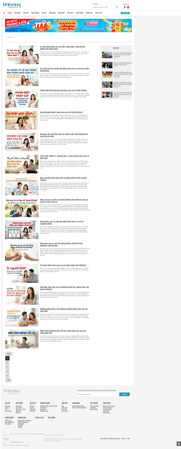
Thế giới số (8, 420)
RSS (128, 438)
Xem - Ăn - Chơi (20, 409)
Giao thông (8, 411)
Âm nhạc (64, 409)
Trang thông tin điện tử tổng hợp (110, 438)
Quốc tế (26, 13)
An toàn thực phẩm (78, 406)
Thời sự (7, 407)
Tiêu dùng (43, 407)
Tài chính (43, 409)
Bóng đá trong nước (109, 406)
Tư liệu (32, 407)
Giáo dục (7, 406)
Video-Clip (98, 13)
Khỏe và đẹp (94, 409)
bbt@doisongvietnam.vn (17, 442)
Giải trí (44, 13)
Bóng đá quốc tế (107, 407)
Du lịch (20, 427)
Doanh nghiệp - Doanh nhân (48, 406)
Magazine (125, 13)
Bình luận (33, 409)
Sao (63, 406)
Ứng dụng (8, 424)
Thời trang (65, 411)
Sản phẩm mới (9, 422)
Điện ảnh (64, 407)
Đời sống (17, 13)
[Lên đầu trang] (179, 443)
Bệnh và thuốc (94, 406)
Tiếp (8, 380)
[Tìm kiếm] (117, 7)
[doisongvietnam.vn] (12, 391)
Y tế (6, 409)
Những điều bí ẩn (23, 422)
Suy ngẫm (19, 407)
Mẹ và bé (18, 411)
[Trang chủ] (4, 13)
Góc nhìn (51, 417)
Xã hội (10, 13)
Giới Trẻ (18, 412)
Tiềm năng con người (24, 420)
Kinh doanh (35, 13)
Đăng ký (124, 394)
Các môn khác (107, 409)
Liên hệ (123, 438)
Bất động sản (44, 411)
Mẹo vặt (20, 425)
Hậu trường (106, 412)
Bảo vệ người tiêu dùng (79, 407)
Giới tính (93, 407)
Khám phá (89, 13)
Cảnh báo (52, 13)
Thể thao (70, 13)
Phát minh (21, 424)
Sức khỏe (61, 13)
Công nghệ (79, 13)
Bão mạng (19, 406)
